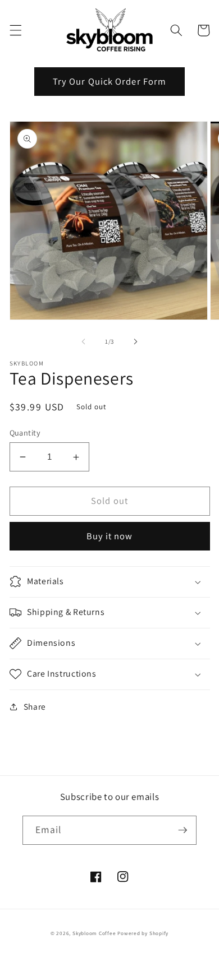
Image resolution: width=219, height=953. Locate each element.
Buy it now (109, 536)
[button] (15, 30)
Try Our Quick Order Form (109, 81)
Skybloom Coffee (94, 933)
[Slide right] (135, 341)
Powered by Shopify (142, 933)
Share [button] (35, 706)
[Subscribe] (182, 830)
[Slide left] (83, 341)
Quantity (25, 432)
